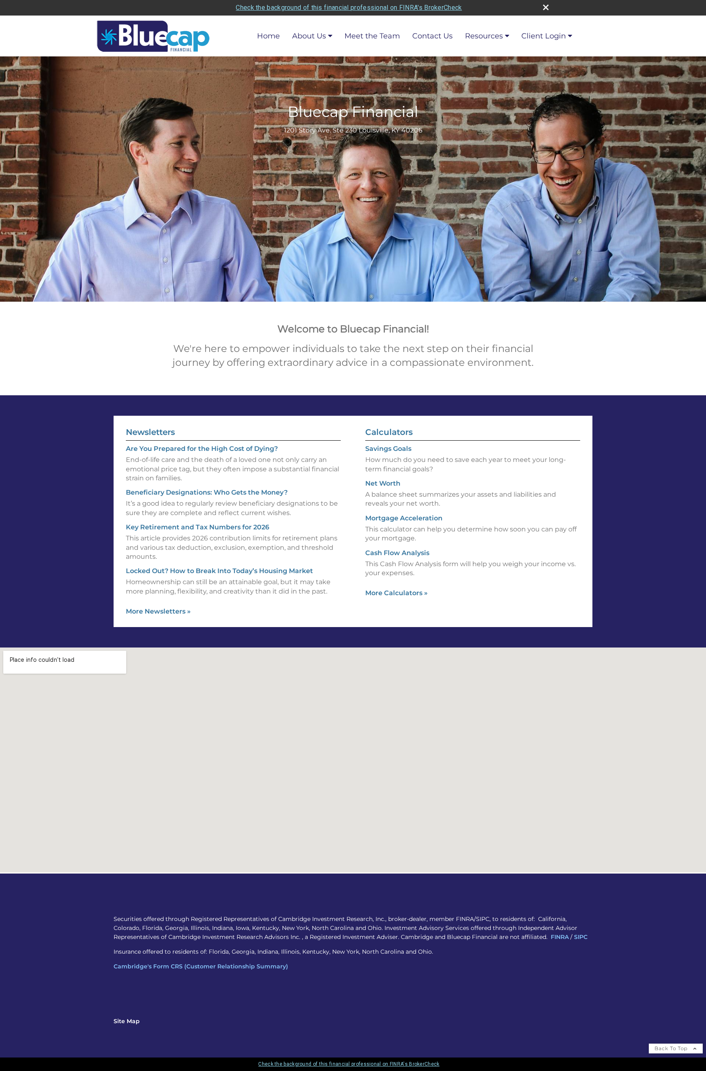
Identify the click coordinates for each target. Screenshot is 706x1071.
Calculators (389, 432)
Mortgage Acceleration (403, 518)
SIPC (581, 937)
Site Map (127, 1021)
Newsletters (150, 432)
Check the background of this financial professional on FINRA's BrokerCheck (349, 7)
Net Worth (382, 483)
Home (268, 35)
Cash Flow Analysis (397, 553)
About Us (309, 35)
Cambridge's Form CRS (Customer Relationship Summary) (201, 966)
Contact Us (432, 35)
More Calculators (396, 593)
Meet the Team (372, 35)
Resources (484, 35)
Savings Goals (388, 449)
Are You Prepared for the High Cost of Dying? (202, 449)
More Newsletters (158, 611)
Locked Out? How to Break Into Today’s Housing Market (219, 571)
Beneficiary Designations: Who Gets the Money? (207, 492)
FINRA (560, 937)
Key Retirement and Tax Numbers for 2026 (197, 527)
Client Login (543, 35)
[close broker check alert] (546, 7)
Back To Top (672, 1048)
